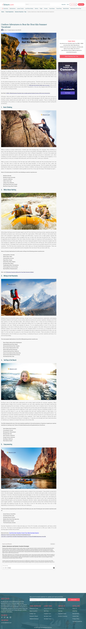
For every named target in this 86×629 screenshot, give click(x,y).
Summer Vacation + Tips (20, 11)
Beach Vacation (33, 611)
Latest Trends (20, 8)
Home (2, 11)
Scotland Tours (47, 618)
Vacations (5, 8)
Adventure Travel (34, 608)
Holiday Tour (33, 613)
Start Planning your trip (71, 56)
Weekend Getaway (34, 618)
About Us (74, 608)
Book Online (81, 4)
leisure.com (40, 627)
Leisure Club (75, 616)
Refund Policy (75, 613)
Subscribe (64, 4)
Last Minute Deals (29, 8)
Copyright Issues (62, 613)
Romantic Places (34, 616)
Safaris (36, 8)
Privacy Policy (75, 618)
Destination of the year (75, 8)
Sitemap (60, 611)
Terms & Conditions (77, 621)
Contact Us (61, 608)
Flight (41, 8)
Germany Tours (47, 616)
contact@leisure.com (6, 622)
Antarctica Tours (48, 608)
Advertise (74, 611)
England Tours (47, 613)
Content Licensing (62, 616)
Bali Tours (46, 611)
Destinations (12, 8)
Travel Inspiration (9, 11)
